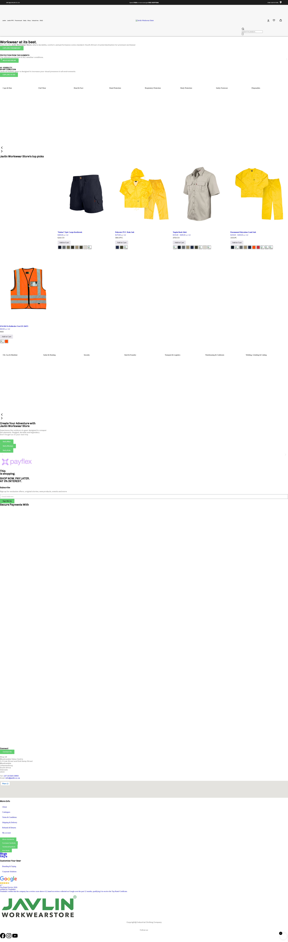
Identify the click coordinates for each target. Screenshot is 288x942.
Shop (29, 20)
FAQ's (3, 856)
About (4, 807)
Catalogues (6, 812)
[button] (1, 59)
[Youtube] (15, 936)
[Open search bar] (243, 29)
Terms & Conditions (9, 817)
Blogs (3, 853)
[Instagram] (9, 936)
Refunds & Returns (9, 828)
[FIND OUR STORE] (281, 2)
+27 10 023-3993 (11, 776)
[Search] (242, 34)
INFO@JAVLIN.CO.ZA (13, 2)
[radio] (59, 247)
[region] (144, 118)
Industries (35, 20)
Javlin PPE (10, 20)
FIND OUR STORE (273, 2)
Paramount (18, 20)
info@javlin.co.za (13, 778)
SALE (41, 20)
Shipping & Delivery (9, 822)
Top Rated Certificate (119, 891)
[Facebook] (3, 936)
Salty (24, 20)
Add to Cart (64, 242)
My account (6, 833)
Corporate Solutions (9, 872)
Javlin (4, 20)
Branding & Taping (9, 866)
